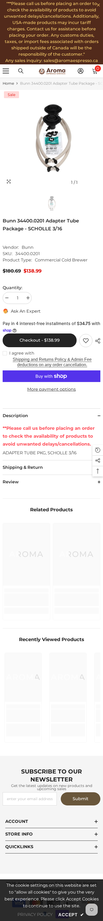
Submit (80, 798)
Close (98, 5)
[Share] (96, 341)
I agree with (21, 353)
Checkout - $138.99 (40, 340)
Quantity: (12, 287)
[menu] (6, 71)
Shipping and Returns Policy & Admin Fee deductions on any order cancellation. (52, 362)
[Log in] (80, 71)
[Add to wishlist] (85, 340)
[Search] (21, 71)
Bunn (28, 247)
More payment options (51, 389)
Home (8, 83)
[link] (26, 599)
